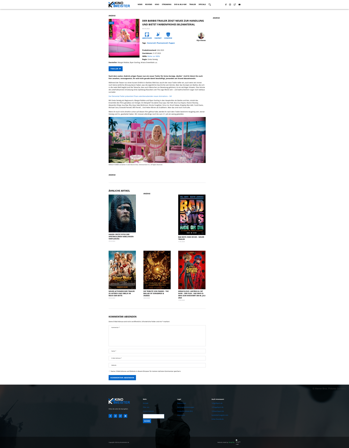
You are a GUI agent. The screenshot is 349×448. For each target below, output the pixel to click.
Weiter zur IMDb (153, 56)
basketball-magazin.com (220, 415)
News (140, 4)
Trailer (192, 4)
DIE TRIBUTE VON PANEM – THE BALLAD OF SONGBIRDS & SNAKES (156, 293)
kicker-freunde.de (218, 419)
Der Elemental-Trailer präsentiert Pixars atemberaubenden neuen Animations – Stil (140, 96)
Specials (202, 4)
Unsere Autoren (148, 411)
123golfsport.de (217, 403)
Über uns (146, 407)
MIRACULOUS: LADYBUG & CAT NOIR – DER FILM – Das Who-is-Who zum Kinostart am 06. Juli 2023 (191, 294)
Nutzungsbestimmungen (185, 407)
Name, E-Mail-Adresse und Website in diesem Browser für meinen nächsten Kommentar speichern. (146, 371)
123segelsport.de (217, 407)
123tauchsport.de (218, 411)
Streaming (166, 4)
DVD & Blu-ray (180, 4)
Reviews (148, 4)
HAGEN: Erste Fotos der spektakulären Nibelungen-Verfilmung (121, 236)
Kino (157, 4)
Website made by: (225, 442)
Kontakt (145, 403)
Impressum (181, 415)
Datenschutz (181, 403)
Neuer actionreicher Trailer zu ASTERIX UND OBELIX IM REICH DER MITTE (122, 293)
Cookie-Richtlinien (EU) (185, 411)
